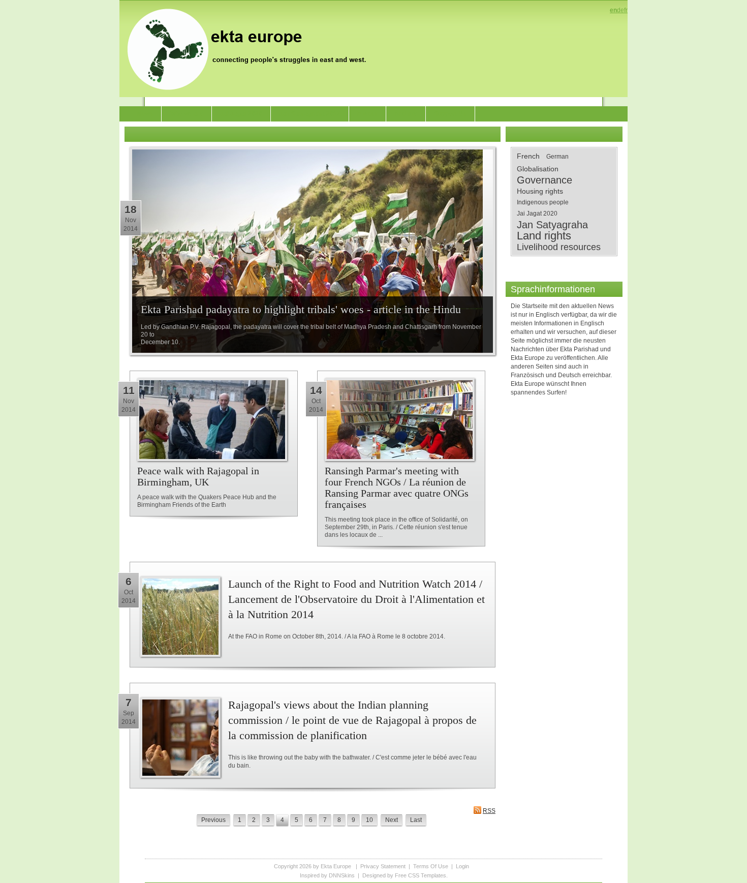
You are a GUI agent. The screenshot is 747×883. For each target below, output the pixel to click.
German (557, 157)
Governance (544, 180)
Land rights (544, 236)
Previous (213, 820)
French (528, 156)
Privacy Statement (383, 866)
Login (462, 866)
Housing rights (540, 191)
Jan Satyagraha (552, 225)
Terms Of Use (430, 866)
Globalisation (537, 169)
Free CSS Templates (420, 875)
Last (416, 820)
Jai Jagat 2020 (537, 213)
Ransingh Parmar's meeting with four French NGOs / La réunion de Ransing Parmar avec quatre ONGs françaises (397, 487)
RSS (489, 810)
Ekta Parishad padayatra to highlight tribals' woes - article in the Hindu (301, 309)
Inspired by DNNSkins (327, 875)
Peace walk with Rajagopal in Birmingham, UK (198, 476)
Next (391, 820)
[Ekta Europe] (251, 48)
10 (369, 820)
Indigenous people (543, 202)
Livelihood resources (559, 247)
